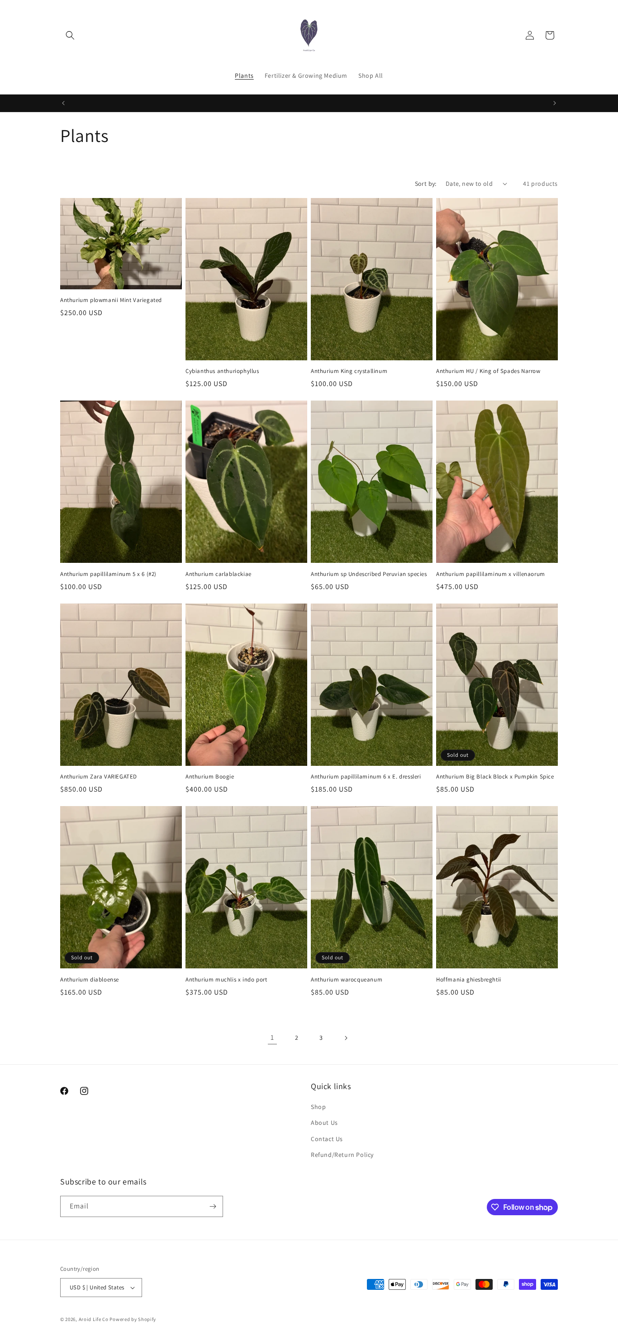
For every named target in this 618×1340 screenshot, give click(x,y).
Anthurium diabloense (89, 979)
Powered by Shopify (132, 1319)
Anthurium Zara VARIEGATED (98, 776)
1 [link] (272, 1037)
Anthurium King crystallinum (349, 371)
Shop (318, 1107)
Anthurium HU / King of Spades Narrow (488, 371)
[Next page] (346, 1038)
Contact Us (327, 1139)
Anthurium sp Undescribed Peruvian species (369, 574)
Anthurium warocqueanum (346, 979)
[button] (70, 35)
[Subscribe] (213, 1206)
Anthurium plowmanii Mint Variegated (111, 300)
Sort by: (426, 183)
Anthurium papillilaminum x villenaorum (490, 574)
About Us (324, 1122)
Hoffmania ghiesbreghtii (468, 979)
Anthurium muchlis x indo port (226, 979)
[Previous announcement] (63, 103)
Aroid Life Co (94, 1319)
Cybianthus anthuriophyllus (222, 371)
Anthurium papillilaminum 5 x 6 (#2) (108, 574)
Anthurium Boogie (209, 776)
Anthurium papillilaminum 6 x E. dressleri (366, 776)
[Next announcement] (555, 103)
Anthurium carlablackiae (218, 574)
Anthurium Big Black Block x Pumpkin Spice (495, 776)
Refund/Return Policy (342, 1155)
